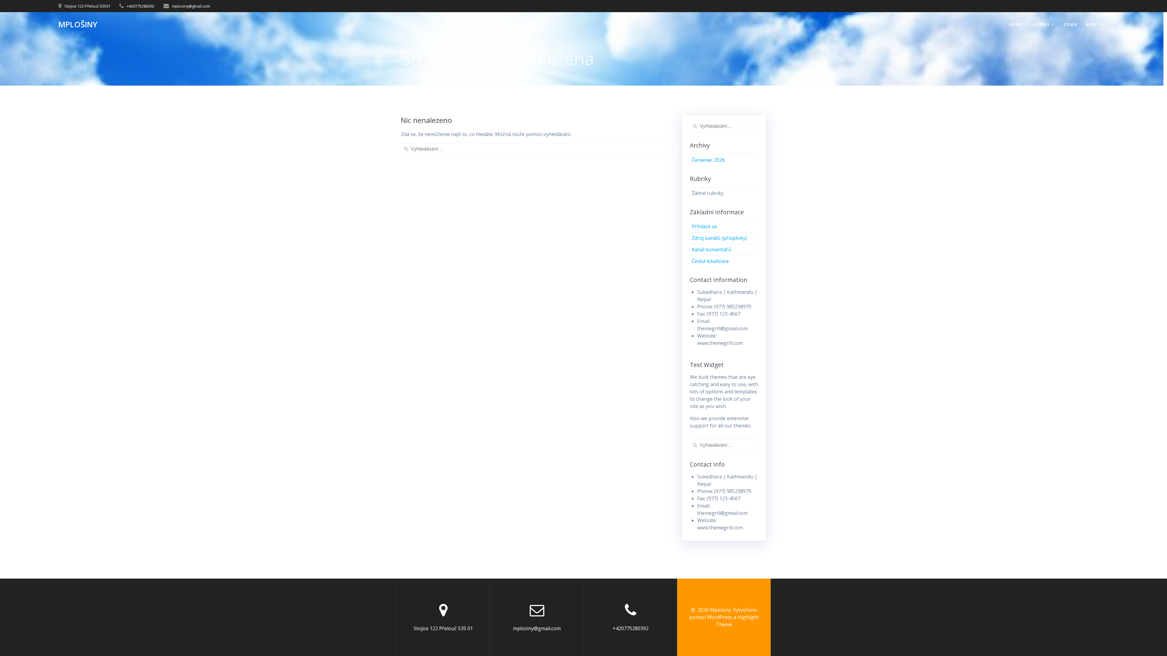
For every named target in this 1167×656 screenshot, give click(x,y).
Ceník (1071, 24)
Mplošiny (77, 25)
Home (1016, 24)
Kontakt (1097, 24)
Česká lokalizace (710, 261)
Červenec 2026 (708, 160)
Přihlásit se (704, 226)
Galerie (1040, 24)
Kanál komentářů (711, 249)
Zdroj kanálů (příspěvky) (719, 238)
